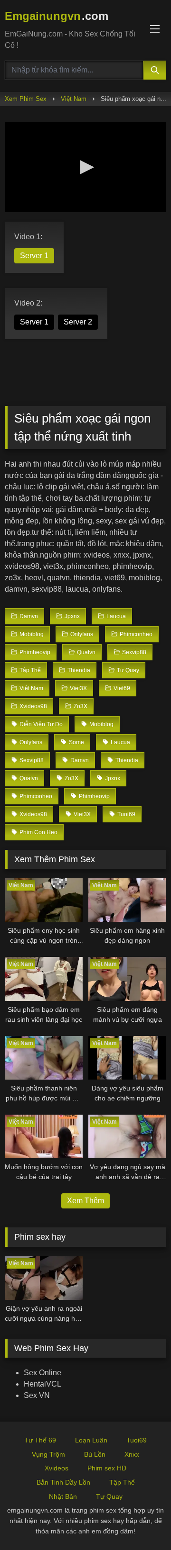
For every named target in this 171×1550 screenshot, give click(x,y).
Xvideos (56, 1468)
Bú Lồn (94, 1454)
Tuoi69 (136, 1440)
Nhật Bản (63, 1496)
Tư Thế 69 (40, 1440)
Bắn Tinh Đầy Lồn (63, 1482)
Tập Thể (122, 1482)
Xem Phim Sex (26, 98)
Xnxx (131, 1454)
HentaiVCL (42, 1384)
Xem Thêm (85, 1201)
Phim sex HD (106, 1468)
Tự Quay (109, 1496)
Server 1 (34, 256)
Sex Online (42, 1373)
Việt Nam (73, 98)
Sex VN (37, 1395)
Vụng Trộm (48, 1454)
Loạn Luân (91, 1440)
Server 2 (78, 322)
